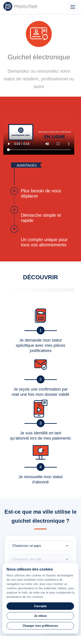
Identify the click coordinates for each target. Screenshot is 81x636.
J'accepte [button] (40, 606)
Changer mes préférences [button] (40, 625)
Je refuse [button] (40, 615)
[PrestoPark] (20, 6)
